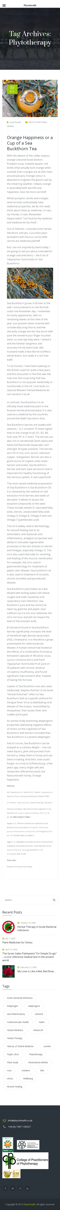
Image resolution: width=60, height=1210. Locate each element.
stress (10, 1078)
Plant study (12, 1062)
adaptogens (34, 1005)
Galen (42, 1022)
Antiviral (39, 1014)
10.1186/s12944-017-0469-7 (20, 817)
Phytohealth (30, 1204)
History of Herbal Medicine (20, 1046)
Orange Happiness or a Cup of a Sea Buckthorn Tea (30, 142)
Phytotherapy (35, 1054)
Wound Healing (14, 1086)
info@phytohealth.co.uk (20, 1120)
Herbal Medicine (15, 1030)
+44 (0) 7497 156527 (19, 1126)
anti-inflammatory (16, 1014)
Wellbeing (28, 1078)
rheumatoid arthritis (38, 1062)
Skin (42, 1070)
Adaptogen (12, 1005)
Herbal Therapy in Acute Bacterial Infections (36, 928)
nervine (47, 1046)
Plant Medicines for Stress (17, 942)
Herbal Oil (38, 1030)
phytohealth (15, 122)
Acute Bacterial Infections (20, 997)
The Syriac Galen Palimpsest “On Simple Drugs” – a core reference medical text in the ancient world (29, 957)
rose (9, 1070)
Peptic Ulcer (13, 1054)
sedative (26, 1070)
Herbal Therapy (14, 1038)
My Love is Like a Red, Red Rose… (36, 971)
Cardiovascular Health (18, 1022)
